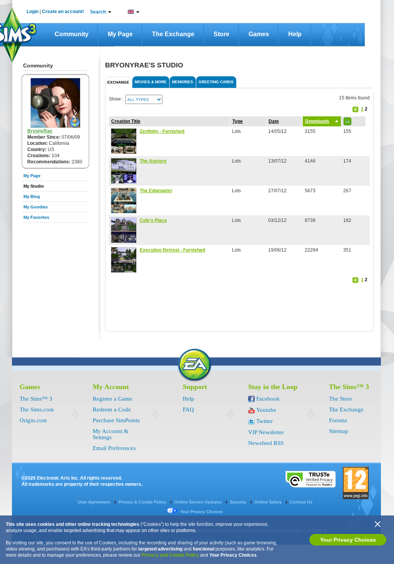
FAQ (188, 409)
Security (238, 502)
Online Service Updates (198, 502)
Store (221, 34)
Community (71, 34)
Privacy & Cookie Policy (143, 502)
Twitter (264, 421)
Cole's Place (153, 220)
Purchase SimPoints (116, 420)
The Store (340, 399)
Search (98, 12)
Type (237, 121)
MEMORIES (182, 82)
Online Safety (268, 502)
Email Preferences (114, 448)
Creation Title (125, 121)
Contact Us (301, 502)
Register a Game (112, 399)
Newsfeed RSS (266, 443)
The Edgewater (156, 190)
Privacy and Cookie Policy (170, 555)
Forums (338, 420)
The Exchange (173, 34)
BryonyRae (39, 131)
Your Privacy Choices (348, 540)
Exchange (118, 82)
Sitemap (338, 431)
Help (295, 34)
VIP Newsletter (266, 432)
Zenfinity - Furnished (162, 131)
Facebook (268, 399)
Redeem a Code (112, 409)
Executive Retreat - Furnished (172, 250)
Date (274, 121)
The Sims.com (37, 409)
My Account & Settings (111, 434)
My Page (120, 34)
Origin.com (33, 420)
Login (32, 11)
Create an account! (63, 11)
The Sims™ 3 (36, 399)
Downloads (317, 121)
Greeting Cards (216, 82)
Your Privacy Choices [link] (201, 511)
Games (259, 34)
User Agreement (95, 502)
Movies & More (151, 82)
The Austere (153, 161)
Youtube (266, 410)
